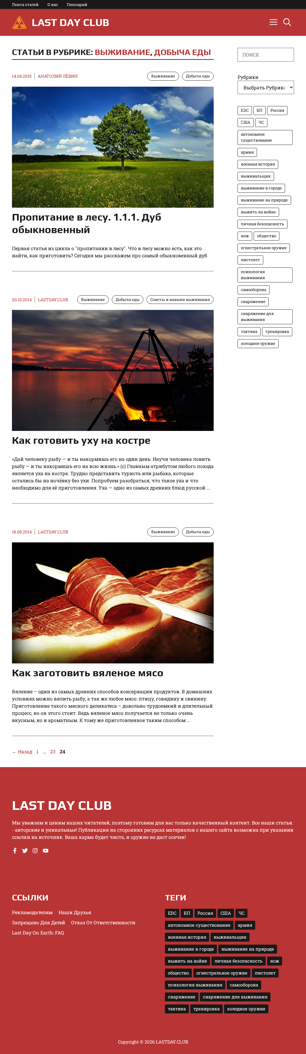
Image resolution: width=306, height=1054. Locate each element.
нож (245, 235)
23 (53, 751)
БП (259, 110)
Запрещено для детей (38, 922)
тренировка (277, 331)
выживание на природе (264, 200)
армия (247, 152)
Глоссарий (77, 4)
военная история (258, 164)
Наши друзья (75, 912)
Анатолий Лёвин (58, 76)
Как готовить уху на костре (81, 440)
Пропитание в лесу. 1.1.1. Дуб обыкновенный (86, 223)
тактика (249, 331)
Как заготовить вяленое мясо (87, 672)
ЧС (261, 122)
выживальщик (256, 176)
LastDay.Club (53, 299)
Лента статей (25, 4)
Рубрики (248, 77)
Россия (277, 110)
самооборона (253, 289)
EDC (245, 110)
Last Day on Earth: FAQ (38, 932)
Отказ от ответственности (103, 922)
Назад (22, 751)
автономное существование (256, 137)
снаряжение (253, 301)
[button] (287, 22)
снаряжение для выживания (257, 316)
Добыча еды (182, 52)
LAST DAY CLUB (70, 22)
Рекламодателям (32, 912)
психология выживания (253, 274)
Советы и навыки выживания (180, 299)
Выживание (122, 52)
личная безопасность (262, 224)
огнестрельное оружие (264, 247)
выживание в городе (261, 188)
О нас (53, 4)
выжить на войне (258, 212)
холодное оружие (258, 343)
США (245, 122)
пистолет (250, 259)
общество (266, 235)
